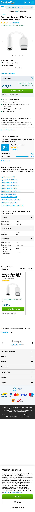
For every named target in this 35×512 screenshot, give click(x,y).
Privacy (13, 415)
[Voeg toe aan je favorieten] (32, 78)
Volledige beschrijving (9, 130)
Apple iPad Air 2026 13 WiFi (9, 188)
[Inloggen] (25, 2)
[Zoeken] (32, 7)
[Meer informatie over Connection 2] (2, 245)
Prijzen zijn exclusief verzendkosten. (20, 408)
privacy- (7, 492)
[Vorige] (3, 41)
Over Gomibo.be (6, 415)
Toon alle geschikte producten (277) (13, 205)
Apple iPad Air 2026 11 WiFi (9, 182)
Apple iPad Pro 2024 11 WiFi (9, 197)
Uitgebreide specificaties (8, 73)
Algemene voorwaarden (12, 416)
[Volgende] (32, 41)
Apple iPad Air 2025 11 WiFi (9, 180)
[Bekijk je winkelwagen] (32, 2)
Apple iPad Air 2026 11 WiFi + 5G (10, 185)
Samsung (4, 14)
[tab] (12, 55)
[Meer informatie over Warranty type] (2, 224)
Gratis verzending (11, 313)
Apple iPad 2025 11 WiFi (8, 177)
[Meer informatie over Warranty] (2, 221)
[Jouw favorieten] (29, 2)
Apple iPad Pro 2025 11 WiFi (9, 202)
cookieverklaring (16, 492)
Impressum (19, 415)
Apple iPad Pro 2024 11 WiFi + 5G (10, 199)
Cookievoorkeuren (28, 415)
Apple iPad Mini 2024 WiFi (8, 194)
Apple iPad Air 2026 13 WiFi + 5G (10, 191)
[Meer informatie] (19, 94)
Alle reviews (6, 161)
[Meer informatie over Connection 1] (2, 242)
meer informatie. (22, 411)
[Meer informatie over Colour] (2, 234)
